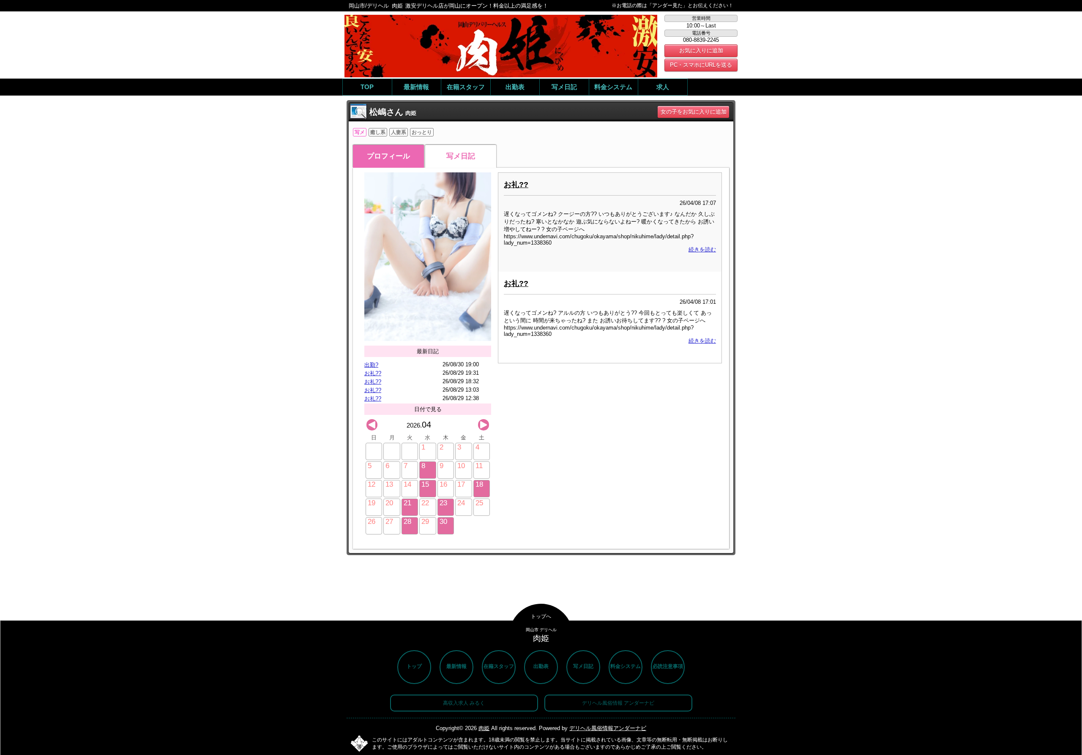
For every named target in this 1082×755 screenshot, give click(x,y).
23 (443, 503)
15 (425, 484)
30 (443, 522)
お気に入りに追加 (701, 50)
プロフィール (388, 156)
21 (407, 503)
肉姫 (483, 728)
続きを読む (702, 249)
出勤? (371, 365)
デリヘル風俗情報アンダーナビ (607, 728)
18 (479, 484)
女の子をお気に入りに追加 (694, 112)
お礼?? (372, 373)
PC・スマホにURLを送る (701, 65)
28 (407, 522)
